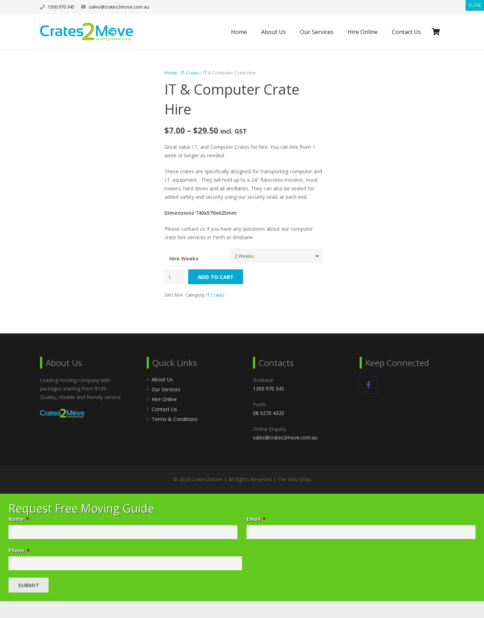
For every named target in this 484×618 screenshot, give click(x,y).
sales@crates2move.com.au (119, 7)
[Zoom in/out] (2, 601)
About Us (162, 379)
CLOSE (474, 5)
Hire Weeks (183, 258)
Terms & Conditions (175, 419)
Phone (19, 550)
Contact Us (164, 409)
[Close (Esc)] (19, 601)
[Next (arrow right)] (8, 609)
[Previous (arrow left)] (2, 609)
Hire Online (164, 399)
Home (170, 73)
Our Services (166, 389)
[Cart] (436, 32)
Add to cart (215, 276)
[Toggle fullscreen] (8, 601)
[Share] (13, 601)
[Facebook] (368, 385)
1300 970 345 (268, 388)
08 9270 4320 (268, 413)
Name (19, 519)
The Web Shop (294, 479)
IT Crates (190, 73)
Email (256, 519)
